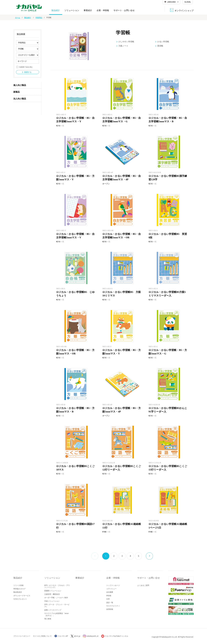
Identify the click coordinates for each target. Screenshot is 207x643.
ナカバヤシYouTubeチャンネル (116, 636)
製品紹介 (55, 10)
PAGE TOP (202, 629)
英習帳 (160, 46)
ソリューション (71, 10)
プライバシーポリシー (21, 636)
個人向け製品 (19, 85)
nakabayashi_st (92, 636)
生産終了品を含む (26, 67)
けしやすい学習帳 (126, 41)
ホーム (17, 18)
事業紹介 (88, 10)
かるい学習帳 (163, 41)
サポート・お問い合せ (124, 10)
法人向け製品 (19, 99)
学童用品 (38, 18)
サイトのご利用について (42, 636)
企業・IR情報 (103, 10)
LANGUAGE (171, 2)
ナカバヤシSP (62, 636)
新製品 (16, 92)
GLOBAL (187, 2)
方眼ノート (123, 46)
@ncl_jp (77, 636)
